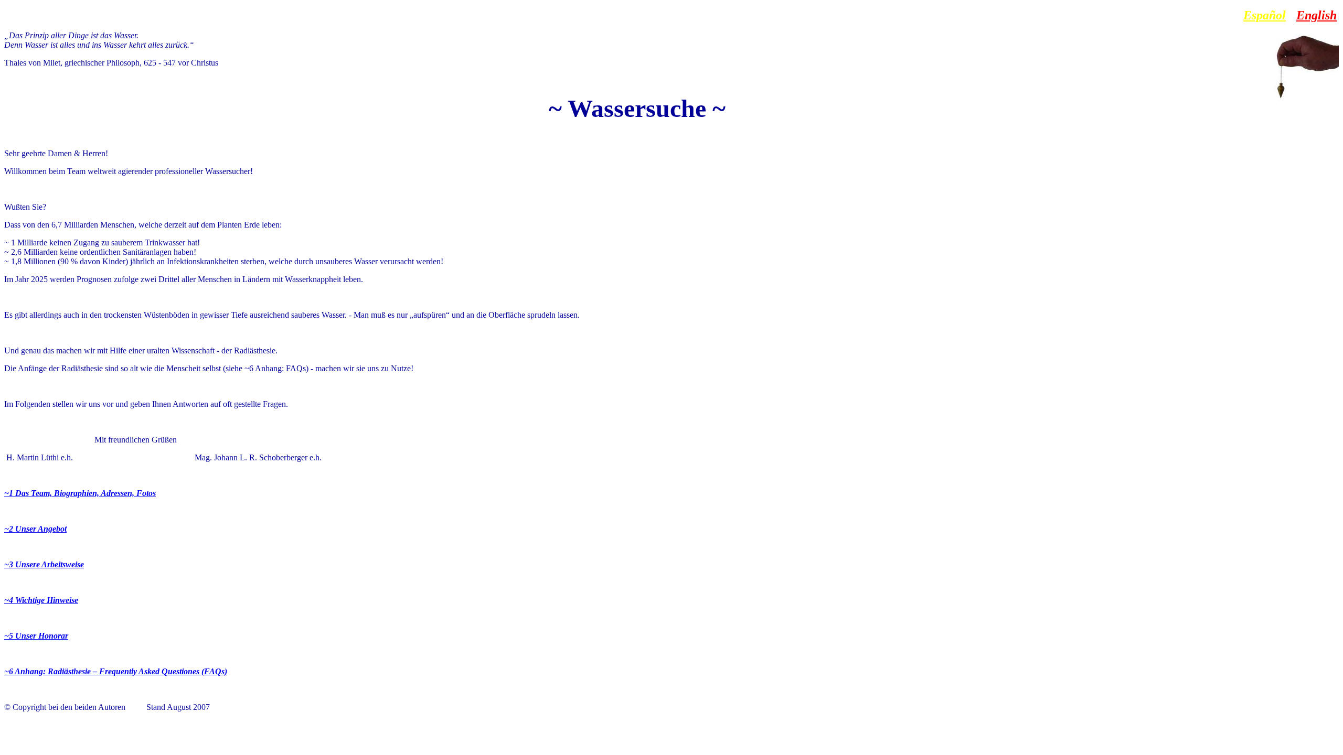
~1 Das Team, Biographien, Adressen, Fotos (80, 493)
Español (1264, 15)
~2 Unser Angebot (35, 528)
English (1316, 15)
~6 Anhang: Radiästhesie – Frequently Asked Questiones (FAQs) (115, 671)
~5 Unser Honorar (36, 635)
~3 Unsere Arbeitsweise (44, 564)
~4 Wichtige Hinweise (41, 600)
